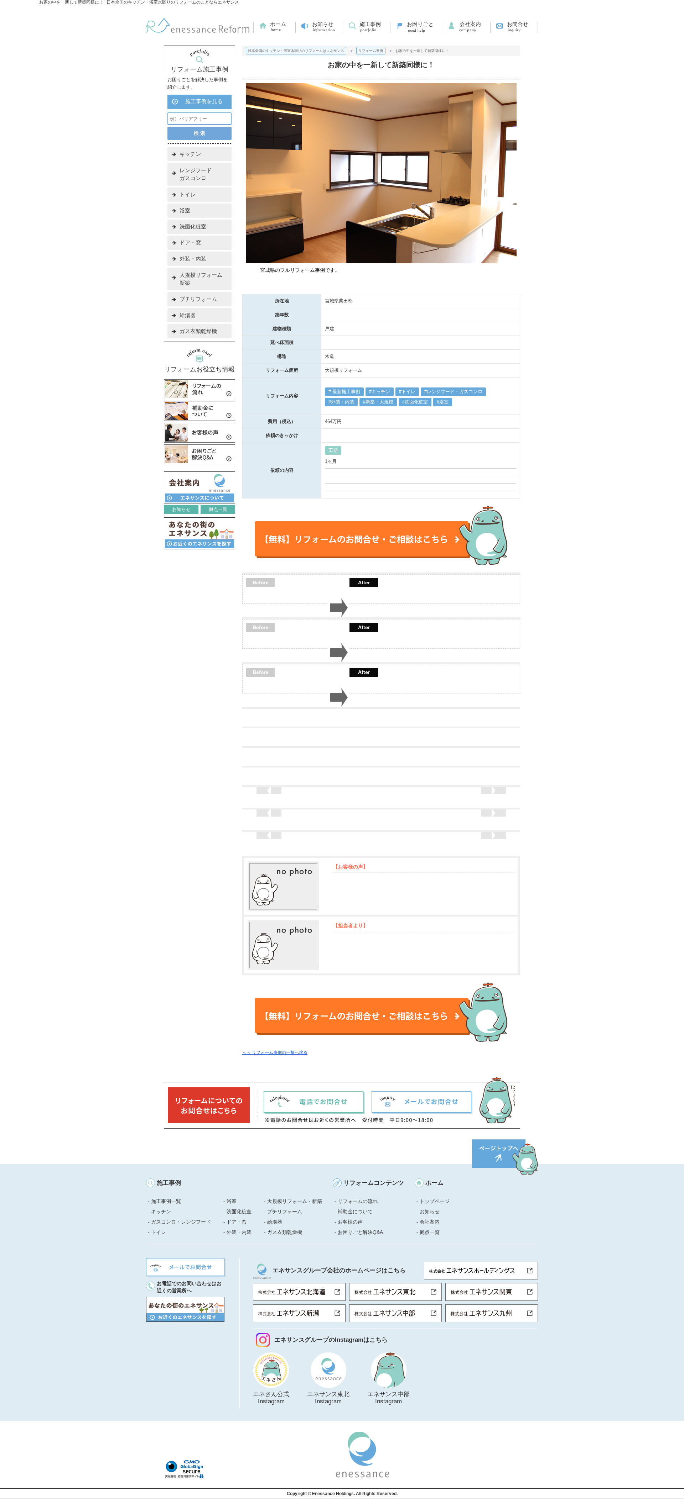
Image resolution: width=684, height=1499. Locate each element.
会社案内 (470, 24)
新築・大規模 (379, 402)
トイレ (408, 391)
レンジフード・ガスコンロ (454, 391)
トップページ (435, 1201)
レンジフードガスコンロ (196, 174)
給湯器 (188, 315)
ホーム (278, 24)
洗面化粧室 (416, 402)
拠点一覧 (218, 509)
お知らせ (322, 24)
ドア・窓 (190, 242)
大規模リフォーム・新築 (294, 1201)
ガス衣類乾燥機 (198, 331)
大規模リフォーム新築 (201, 279)
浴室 (444, 402)
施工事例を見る (204, 101)
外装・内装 (342, 402)
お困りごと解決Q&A (360, 1232)
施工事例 (370, 24)
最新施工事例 (345, 391)
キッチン (381, 391)
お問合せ (517, 24)
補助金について (355, 1211)
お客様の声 (350, 1222)
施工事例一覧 (166, 1201)
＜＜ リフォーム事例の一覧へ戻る (274, 1052)
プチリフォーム (198, 299)
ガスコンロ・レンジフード (181, 1222)
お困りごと (420, 24)
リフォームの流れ (358, 1201)
